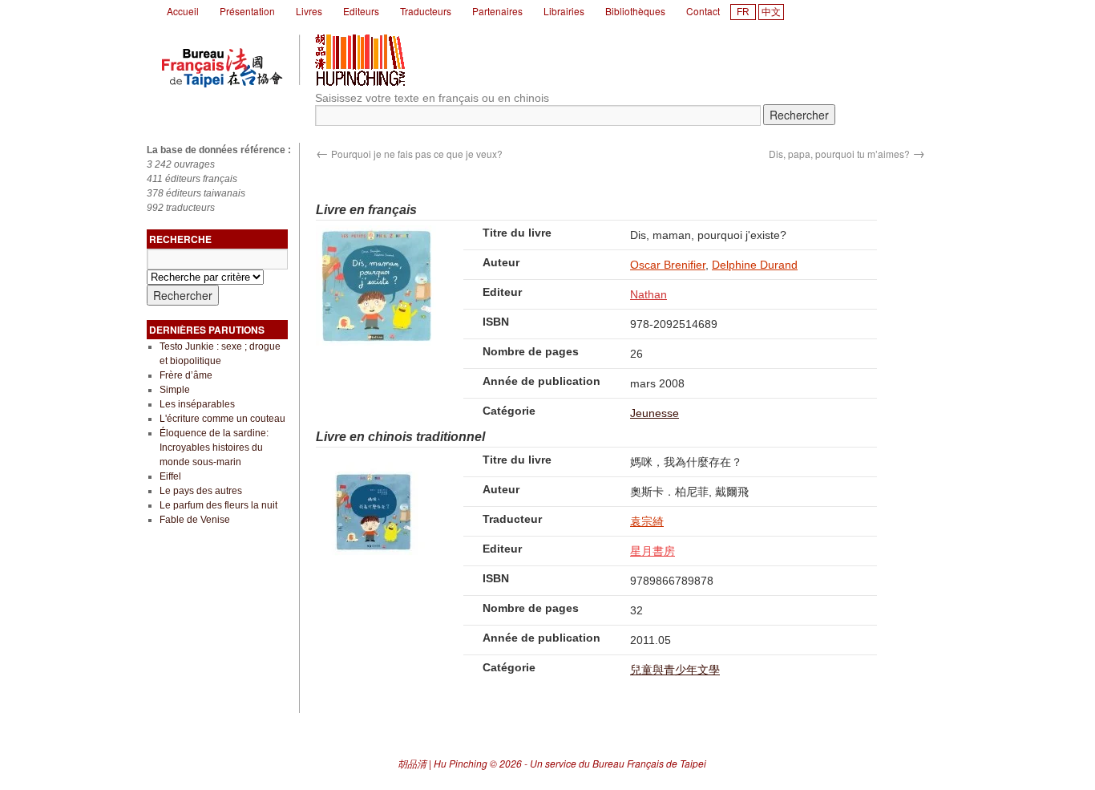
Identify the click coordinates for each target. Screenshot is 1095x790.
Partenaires (497, 11)
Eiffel (170, 476)
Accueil (183, 11)
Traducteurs (425, 11)
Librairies (563, 11)
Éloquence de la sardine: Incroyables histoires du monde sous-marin (214, 447)
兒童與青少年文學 (675, 669)
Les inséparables (197, 404)
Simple (175, 389)
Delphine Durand (755, 264)
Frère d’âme (186, 375)
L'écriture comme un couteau (222, 418)
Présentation (247, 11)
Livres (309, 11)
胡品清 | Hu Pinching (442, 763)
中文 (771, 12)
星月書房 (652, 551)
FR (743, 12)
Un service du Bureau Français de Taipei (618, 763)
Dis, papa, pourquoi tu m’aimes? (847, 153)
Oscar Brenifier (667, 264)
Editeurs (361, 11)
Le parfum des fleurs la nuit (218, 505)
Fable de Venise (195, 519)
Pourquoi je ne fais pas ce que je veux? (409, 153)
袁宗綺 (647, 521)
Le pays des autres (201, 490)
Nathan (648, 294)
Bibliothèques (635, 11)
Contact (703, 11)
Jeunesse (654, 413)
